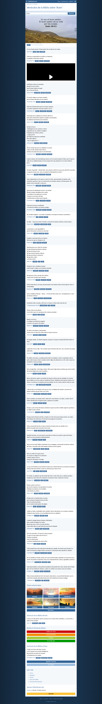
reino (42, 261)
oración (40, 403)
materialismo (43, 111)
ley (34, 471)
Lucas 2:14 (29, 314)
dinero (37, 111)
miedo (35, 344)
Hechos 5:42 (30, 393)
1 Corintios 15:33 (31, 217)
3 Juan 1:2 (29, 439)
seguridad (46, 325)
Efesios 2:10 (30, 421)
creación (36, 353)
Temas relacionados (34, 585)
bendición (44, 165)
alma (41, 143)
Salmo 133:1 (30, 233)
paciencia (39, 506)
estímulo (37, 412)
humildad (41, 493)
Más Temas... (51, 610)
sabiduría (41, 122)
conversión (40, 298)
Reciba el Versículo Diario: (36, 628)
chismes (44, 209)
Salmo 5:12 (29, 270)
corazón (43, 101)
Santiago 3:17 (30, 480)
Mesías (49, 393)
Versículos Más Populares (36, 681)
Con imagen (51, 664)
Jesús (34, 51)
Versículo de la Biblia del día (37, 616)
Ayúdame (29, 690)
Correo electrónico (51, 634)
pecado (34, 165)
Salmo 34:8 (29, 242)
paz (39, 261)
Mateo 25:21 (30, 174)
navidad (34, 314)
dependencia (46, 528)
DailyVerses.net (30, 4)
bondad (41, 60)
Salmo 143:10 (30, 92)
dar (41, 412)
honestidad (47, 60)
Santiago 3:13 (30, 515)
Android (51, 638)
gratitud (48, 279)
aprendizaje (37, 92)
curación (38, 101)
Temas (59, 1)
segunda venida (41, 430)
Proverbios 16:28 (31, 209)
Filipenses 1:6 (30, 430)
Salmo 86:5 (29, 335)
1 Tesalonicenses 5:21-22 (33, 305)
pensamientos (46, 364)
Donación (51, 693)
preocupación (43, 552)
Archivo (31, 677)
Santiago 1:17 (30, 571)
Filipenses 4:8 (30, 364)
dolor (44, 506)
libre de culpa (38, 562)
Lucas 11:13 (30, 403)
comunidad (41, 233)
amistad (49, 209)
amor (37, 200)
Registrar (71, 1)
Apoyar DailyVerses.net (35, 687)
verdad (36, 364)
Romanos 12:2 (30, 562)
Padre (39, 344)
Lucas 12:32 (30, 344)
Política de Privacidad (58, 698)
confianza (36, 462)
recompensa (42, 174)
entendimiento (43, 305)
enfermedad (48, 101)
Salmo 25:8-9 (30, 493)
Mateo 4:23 (30, 449)
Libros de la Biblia (34, 679)
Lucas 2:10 (29, 373)
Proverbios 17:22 (31, 101)
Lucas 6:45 (29, 165)
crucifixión (42, 51)
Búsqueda (35, 4)
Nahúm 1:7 (29, 325)
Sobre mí (41, 698)
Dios (34, 242)
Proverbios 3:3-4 (31, 200)
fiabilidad (36, 174)
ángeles (42, 314)
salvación (35, 261)
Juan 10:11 (29, 51)
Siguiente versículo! (51, 661)
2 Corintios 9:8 (30, 553)
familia (46, 233)
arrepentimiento (47, 298)
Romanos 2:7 (30, 289)
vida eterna (48, 289)
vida (38, 51)
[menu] (75, 2)
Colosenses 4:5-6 (31, 185)
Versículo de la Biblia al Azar (37, 646)
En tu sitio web (51, 641)
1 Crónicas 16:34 (31, 279)
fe (37, 384)
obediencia (48, 92)
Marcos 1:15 (30, 298)
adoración (46, 122)
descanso (36, 143)
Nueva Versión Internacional (36, 44)
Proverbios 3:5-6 (31, 657)
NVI (28, 44)
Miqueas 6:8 (30, 543)
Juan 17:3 (29, 623)
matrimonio (41, 353)
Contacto (51, 698)
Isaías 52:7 (29, 261)
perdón (44, 334)
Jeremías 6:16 (30, 143)
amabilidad (38, 185)
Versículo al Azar (64, 1)
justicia (36, 60)
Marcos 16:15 (30, 224)
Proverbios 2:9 (30, 61)
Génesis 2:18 (30, 353)
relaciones (49, 111)
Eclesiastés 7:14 (30, 528)
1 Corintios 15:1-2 (31, 384)
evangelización (44, 224)
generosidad (46, 412)
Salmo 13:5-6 (30, 462)
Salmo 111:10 (30, 122)
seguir (44, 421)
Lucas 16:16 (30, 471)
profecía (53, 305)
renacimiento (49, 430)
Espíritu (42, 92)
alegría (39, 373)
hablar (39, 165)
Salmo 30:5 (29, 506)
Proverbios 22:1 (31, 111)
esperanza (49, 154)
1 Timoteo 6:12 (30, 580)
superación (46, 580)
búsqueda (44, 154)
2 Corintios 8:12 (31, 412)
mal (37, 217)
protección (41, 270)
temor (36, 122)
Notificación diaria (51, 631)
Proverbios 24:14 (31, 154)
